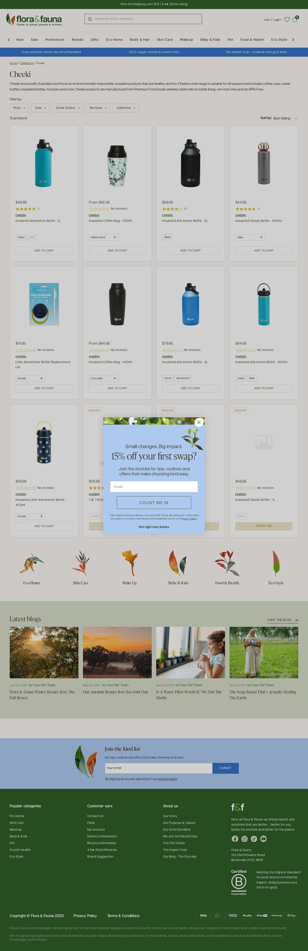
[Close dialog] (199, 422)
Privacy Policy (189, 518)
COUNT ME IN (154, 502)
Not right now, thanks (154, 527)
